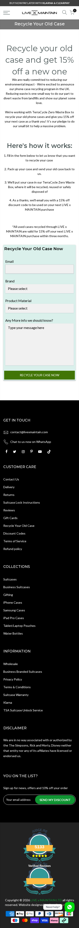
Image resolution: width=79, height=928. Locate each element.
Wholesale (10, 664)
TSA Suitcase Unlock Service (23, 710)
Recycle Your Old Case (18, 525)
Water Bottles (13, 633)
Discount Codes (14, 533)
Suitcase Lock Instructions (21, 502)
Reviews (9, 510)
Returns (8, 495)
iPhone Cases (12, 602)
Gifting (8, 595)
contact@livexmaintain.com (29, 432)
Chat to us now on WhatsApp (30, 442)
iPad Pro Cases (13, 618)
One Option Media (61, 905)
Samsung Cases (14, 610)
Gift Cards (10, 518)
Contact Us (11, 479)
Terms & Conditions (17, 687)
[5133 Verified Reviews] (39, 895)
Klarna (7, 702)
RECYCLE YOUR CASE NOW (39, 375)
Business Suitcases (16, 587)
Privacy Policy (12, 679)
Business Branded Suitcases (22, 671)
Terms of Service (14, 541)
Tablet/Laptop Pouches (19, 625)
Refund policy (12, 549)
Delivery (8, 487)
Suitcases (10, 579)
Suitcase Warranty (16, 695)
